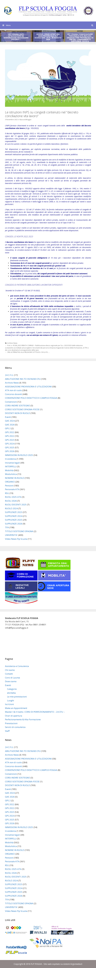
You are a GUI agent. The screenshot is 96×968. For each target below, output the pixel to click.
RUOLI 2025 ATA (13, 496)
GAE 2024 (10, 420)
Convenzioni (11, 401)
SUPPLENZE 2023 (13, 512)
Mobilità (9, 470)
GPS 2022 (9, 432)
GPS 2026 (9, 451)
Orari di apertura (13, 715)
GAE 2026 (10, 424)
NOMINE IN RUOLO (14, 478)
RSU (7, 493)
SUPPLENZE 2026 (13, 523)
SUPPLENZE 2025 (13, 519)
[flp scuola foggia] (48, 10)
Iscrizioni (9, 704)
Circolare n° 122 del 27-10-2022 (27, 290)
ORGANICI (10, 481)
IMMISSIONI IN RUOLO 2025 (19, 455)
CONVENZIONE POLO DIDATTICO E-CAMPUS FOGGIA (31, 397)
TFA (7, 527)
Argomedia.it (76, 964)
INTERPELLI (10, 466)
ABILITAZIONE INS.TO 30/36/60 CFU (23, 378)
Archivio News (12, 343)
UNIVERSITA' (11, 535)
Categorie (12, 689)
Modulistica (11, 474)
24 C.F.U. (9, 375)
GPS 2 (8, 428)
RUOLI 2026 (11, 500)
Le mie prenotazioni (17, 696)
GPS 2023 (9, 439)
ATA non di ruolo (13, 390)
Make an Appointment (16, 708)
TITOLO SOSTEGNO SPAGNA (19, 531)
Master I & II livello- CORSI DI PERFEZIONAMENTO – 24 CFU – (35, 711)
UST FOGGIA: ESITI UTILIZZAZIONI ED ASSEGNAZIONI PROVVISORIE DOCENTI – (16, 37)
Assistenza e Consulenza (17, 666)
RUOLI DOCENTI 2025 (15, 504)
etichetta (11, 692)
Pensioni (9, 485)
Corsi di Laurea (12, 677)
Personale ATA (12, 489)
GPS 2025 (9, 447)
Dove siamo (10, 681)
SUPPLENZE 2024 (13, 516)
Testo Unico (21, 317)
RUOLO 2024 (11, 508)
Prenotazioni (11, 723)
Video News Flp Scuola (16, 538)
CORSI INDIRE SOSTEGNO (17, 405)
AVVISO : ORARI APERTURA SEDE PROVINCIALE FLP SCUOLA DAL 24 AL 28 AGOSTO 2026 (48, 37)
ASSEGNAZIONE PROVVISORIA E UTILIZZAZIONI (28, 386)
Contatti (9, 673)
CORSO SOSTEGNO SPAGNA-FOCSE (22, 409)
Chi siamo (10, 670)
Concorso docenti (13, 394)
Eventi (8, 417)
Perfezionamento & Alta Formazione (23, 719)
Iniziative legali (12, 462)
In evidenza (10, 458)
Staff (7, 730)
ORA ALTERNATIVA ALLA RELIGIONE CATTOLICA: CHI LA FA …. (28, 352)
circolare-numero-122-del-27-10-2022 (32, 250)
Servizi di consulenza (15, 727)
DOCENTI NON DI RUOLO (17, 413)
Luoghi (10, 700)
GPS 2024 (9, 443)
